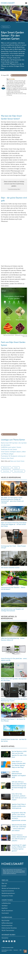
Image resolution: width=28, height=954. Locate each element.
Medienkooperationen (8, 893)
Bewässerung (6, 26)
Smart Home (6, 471)
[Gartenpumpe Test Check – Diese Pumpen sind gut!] (14, 536)
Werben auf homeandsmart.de (11, 888)
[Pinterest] (9, 941)
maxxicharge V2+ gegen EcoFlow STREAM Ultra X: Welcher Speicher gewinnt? (19, 848)
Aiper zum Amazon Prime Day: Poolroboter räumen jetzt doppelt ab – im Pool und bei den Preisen (14, 524)
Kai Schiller (12, 79)
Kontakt (4, 886)
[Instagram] (12, 941)
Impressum (16, 950)
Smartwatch (5, 913)
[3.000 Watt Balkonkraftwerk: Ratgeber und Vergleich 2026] (6, 774)
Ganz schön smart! (18, 471)
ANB (20, 950)
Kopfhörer (5, 908)
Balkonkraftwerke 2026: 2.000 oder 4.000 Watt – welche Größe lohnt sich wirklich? (19, 827)
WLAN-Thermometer (8, 930)
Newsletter (5, 938)
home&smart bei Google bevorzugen (19, 75)
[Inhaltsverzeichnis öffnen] (25, 951)
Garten (16, 467)
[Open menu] (25, 3)
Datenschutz (4, 951)
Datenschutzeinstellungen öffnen (14, 189)
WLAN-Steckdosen (7, 910)
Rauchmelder (6, 920)
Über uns (4, 883)
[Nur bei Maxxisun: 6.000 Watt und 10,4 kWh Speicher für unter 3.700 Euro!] (6, 754)
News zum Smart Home (17, 461)
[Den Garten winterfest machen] (14, 558)
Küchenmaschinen (7, 925)
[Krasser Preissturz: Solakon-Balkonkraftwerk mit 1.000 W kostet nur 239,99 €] (6, 838)
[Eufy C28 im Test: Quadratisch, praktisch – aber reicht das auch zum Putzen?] (6, 797)
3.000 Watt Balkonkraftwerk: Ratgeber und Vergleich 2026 (19, 774)
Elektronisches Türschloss (9, 928)
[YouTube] (6, 941)
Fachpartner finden (7, 896)
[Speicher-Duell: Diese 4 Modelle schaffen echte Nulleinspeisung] (6, 806)
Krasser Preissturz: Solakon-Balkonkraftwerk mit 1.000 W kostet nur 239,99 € (19, 838)
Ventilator (5, 906)
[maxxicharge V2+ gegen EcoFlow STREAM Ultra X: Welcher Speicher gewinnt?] (6, 848)
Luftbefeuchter (6, 903)
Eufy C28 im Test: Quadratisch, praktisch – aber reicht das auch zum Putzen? (19, 797)
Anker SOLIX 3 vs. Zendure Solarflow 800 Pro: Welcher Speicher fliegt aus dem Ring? (18, 764)
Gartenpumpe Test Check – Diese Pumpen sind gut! (13, 547)
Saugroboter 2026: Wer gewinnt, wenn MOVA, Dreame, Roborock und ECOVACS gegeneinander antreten (19, 816)
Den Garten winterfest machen (10, 567)
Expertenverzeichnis (8, 891)
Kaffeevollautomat (7, 923)
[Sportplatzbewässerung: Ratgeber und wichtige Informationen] (14, 599)
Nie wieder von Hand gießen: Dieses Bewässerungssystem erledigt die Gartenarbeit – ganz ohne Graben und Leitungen (12, 500)
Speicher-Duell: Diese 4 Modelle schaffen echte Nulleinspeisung (19, 806)
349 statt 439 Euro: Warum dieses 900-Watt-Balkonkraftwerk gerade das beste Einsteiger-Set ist (19, 785)
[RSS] (15, 941)
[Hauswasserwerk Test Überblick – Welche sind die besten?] (14, 578)
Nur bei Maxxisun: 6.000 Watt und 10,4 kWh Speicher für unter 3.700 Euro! (19, 754)
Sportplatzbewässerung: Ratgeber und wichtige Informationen (12, 610)
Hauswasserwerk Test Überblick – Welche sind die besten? (13, 588)
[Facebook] (4, 941)
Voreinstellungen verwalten (7, 950)
